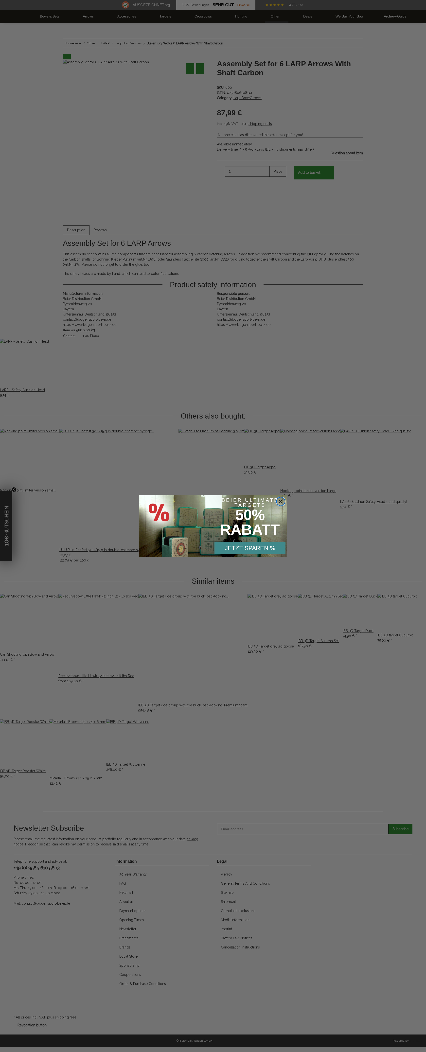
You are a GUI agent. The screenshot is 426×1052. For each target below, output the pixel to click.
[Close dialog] (280, 501)
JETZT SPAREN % (250, 548)
